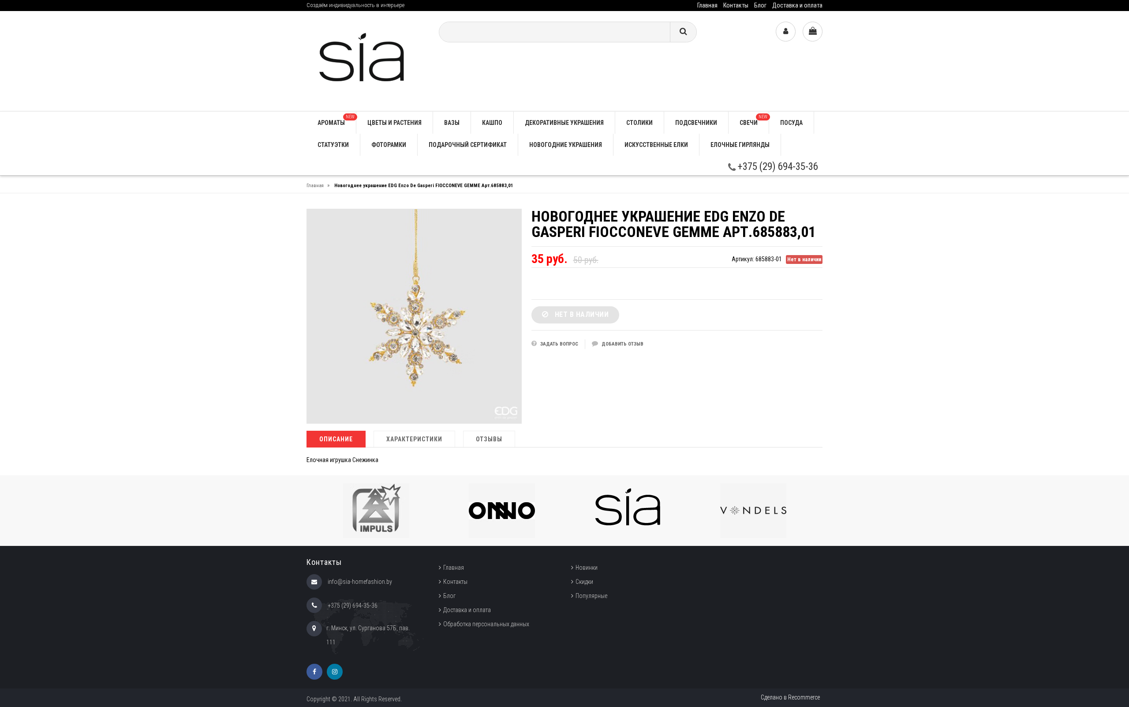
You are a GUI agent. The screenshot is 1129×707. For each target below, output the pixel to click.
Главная (707, 5)
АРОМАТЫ (336, 120)
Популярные (591, 595)
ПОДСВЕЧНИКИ (696, 122)
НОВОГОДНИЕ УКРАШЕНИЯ (565, 144)
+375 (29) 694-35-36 (777, 167)
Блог (760, 5)
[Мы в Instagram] (335, 672)
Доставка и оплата (797, 5)
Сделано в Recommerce (790, 697)
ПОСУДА (791, 122)
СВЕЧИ (753, 120)
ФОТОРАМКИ (388, 144)
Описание (336, 439)
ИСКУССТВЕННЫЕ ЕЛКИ (656, 144)
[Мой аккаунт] (786, 31)
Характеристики (414, 439)
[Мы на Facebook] (314, 672)
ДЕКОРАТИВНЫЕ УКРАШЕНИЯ (564, 122)
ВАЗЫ (452, 122)
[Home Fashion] (366, 60)
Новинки (587, 567)
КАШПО (492, 122)
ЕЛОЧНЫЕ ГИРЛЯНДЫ (740, 144)
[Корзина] (812, 31)
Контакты (735, 5)
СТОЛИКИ (639, 122)
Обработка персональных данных (486, 624)
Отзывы (489, 439)
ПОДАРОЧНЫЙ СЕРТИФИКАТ (468, 144)
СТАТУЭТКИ (333, 144)
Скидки (584, 581)
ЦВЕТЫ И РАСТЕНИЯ (394, 122)
